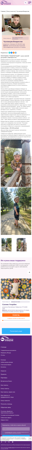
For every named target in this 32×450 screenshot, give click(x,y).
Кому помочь (5, 388)
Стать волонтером (6, 364)
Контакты (3, 367)
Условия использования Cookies (10, 415)
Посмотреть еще (16, 331)
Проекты (3, 374)
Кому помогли (11, 11)
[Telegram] (16, 53)
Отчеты (3, 355)
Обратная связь (6, 407)
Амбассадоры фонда (7, 362)
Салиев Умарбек (9, 304)
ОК (30, 438)
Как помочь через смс (8, 392)
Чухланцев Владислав (13, 41)
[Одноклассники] (14, 53)
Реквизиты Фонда (6, 352)
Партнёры (4, 377)
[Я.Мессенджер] (9, 53)
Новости (3, 371)
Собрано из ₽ (16, 318)
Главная (3, 11)
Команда (3, 360)
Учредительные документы (8, 350)
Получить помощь (6, 404)
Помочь (16, 315)
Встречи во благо (6, 381)
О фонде (3, 347)
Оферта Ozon (4, 420)
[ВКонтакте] (11, 53)
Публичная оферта (6, 417)
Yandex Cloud (11, 447)
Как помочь (4, 385)
